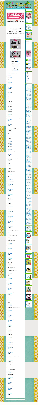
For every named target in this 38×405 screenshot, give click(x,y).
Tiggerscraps (9, 316)
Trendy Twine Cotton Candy (29, 214)
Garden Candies (28, 124)
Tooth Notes (28, 212)
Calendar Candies (30, 99)
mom (8, 135)
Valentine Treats (27, 219)
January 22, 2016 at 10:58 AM (10, 189)
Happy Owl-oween (28, 131)
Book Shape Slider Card (28, 97)
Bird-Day (29, 94)
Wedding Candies (30, 220)
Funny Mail (28, 123)
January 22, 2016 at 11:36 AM (10, 211)
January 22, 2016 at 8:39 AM (10, 144)
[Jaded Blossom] (28, 230)
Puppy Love (30, 157)
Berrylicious (29, 93)
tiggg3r (8, 394)
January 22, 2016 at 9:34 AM (10, 164)
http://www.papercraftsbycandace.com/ (16, 70)
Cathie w (8, 185)
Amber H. (8, 180)
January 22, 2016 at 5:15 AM (10, 87)
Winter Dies (29, 222)
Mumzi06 (8, 279)
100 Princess (27, 85)
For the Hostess (28, 121)
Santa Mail (27, 161)
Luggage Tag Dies (30, 144)
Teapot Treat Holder (27, 207)
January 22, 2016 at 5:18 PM (10, 293)
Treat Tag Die (27, 213)
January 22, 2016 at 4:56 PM (10, 288)
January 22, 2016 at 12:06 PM (10, 221)
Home (26, 21)
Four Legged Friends (28, 122)
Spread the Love (29, 170)
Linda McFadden (9, 244)
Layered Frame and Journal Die (28, 141)
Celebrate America (27, 104)
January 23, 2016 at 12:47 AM (10, 377)
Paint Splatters (29, 153)
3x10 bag (28, 87)
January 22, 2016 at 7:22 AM (10, 109)
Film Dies (28, 119)
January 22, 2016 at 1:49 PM (10, 253)
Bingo (27, 94)
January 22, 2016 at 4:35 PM (10, 283)
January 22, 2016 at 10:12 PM (10, 342)
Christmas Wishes (27, 108)
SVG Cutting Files (28, 178)
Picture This (27, 155)
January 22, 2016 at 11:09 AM (10, 194)
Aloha (30, 88)
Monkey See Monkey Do (28, 148)
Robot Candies (29, 159)
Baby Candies (29, 91)
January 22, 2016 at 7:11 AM (10, 104)
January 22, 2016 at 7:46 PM (10, 320)
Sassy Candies (29, 161)
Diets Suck (28, 112)
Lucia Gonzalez (9, 289)
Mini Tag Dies (29, 147)
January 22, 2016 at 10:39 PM (10, 347)
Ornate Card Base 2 (29, 152)
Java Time (29, 136)
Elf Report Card (29, 116)
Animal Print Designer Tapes (28, 89)
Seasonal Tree (29, 164)
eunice (8, 83)
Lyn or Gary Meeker (9, 170)
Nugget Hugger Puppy (28, 151)
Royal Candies (27, 160)
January (27, 75)
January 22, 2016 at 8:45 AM (10, 149)
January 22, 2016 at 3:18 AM (10, 82)
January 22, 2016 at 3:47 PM (10, 278)
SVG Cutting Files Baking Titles (28, 181)
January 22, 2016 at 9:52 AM (10, 174)
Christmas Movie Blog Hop (29, 59)
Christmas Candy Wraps (28, 106)
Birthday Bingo (27, 95)
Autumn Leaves (27, 90)
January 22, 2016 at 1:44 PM (10, 248)
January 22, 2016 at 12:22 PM (10, 226)
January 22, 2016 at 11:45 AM (10, 216)
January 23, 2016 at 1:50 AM (10, 382)
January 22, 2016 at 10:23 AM (10, 184)
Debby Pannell (9, 142)
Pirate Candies (27, 156)
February (28, 74)
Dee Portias (9, 232)
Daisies (28, 111)
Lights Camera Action (28, 142)
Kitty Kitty (29, 140)
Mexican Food (28, 146)
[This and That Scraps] (28, 299)
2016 (26, 73)
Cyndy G (8, 120)
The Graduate (27, 209)
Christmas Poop (29, 107)
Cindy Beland (9, 88)
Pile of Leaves (29, 155)
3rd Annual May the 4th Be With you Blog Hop (29, 64)
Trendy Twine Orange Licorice (28, 215)
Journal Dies (30, 137)
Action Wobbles (28, 88)
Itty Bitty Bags (29, 134)
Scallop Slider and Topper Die (28, 162)
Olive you (27, 152)
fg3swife (8, 373)
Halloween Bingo (29, 128)
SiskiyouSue (9, 389)
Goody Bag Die (30, 126)
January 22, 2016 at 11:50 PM (10, 367)
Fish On (30, 119)
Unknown (8, 78)
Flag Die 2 (29, 120)
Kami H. (8, 110)
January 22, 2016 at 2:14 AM (10, 77)
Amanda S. (9, 348)
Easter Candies (27, 114)
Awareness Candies (29, 90)
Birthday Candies (30, 95)
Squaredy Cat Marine (27, 173)
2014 (26, 80)
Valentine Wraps (30, 219)
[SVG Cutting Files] (28, 252)
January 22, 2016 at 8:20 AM (10, 136)
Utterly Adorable (29, 217)
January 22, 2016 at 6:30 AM (10, 97)
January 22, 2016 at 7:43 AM (10, 124)
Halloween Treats (29, 130)
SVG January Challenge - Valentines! (28, 78)
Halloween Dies (27, 129)
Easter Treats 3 (29, 115)
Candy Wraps (29, 102)
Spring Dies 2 (27, 171)
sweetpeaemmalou (9, 165)
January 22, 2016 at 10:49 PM (10, 352)
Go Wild (27, 126)
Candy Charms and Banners (28, 101)
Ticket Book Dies (27, 211)
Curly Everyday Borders (28, 110)
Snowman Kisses (29, 168)
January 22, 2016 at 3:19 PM (10, 273)
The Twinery (28, 210)
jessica (8, 155)
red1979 (8, 195)
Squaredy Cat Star (27, 174)
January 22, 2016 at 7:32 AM (10, 119)
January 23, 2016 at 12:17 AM (10, 372)
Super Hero (27, 176)
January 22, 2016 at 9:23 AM (10, 159)
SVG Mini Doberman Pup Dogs (28, 205)
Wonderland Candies (27, 223)
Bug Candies (29, 98)
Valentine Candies (27, 218)
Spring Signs (30, 171)
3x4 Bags (30, 87)
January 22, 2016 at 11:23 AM (10, 206)
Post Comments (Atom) (16, 400)
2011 (26, 82)
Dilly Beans (31, 112)
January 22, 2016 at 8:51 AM (10, 154)
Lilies (30, 142)
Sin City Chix (9, 190)
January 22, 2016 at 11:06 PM (10, 360)
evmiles (8, 212)
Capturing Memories (28, 103)
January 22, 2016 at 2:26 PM (10, 258)
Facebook (27, 22)
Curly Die (28, 110)
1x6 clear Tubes (29, 85)
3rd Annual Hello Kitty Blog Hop (29, 67)
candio (8, 299)
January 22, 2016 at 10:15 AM (10, 179)
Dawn (8, 249)
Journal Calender (27, 137)
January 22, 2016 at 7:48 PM (10, 325)
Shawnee (8, 294)
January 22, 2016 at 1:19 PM (10, 243)
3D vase (26, 87)
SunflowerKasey (9, 378)
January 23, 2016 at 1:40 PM (10, 388)
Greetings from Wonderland (28, 127)
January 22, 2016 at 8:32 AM (10, 141)
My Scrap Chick (30, 150)
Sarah (8, 222)
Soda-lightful (29, 169)
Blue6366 (8, 125)
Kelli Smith (9, 227)
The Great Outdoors (29, 209)
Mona (8, 321)
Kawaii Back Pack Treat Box (29, 138)
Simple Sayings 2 (29, 165)
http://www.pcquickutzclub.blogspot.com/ (16, 68)
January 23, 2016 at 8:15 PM (10, 393)
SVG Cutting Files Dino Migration (28, 188)
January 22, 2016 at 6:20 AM (10, 92)
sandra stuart (9, 383)
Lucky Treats (27, 144)
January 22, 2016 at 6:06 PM (10, 305)
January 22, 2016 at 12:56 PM (10, 238)
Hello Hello (28, 132)
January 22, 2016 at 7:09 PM (10, 315)
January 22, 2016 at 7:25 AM (10, 114)
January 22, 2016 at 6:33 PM (10, 310)
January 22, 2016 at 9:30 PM (10, 337)
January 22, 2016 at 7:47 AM (10, 129)
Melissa (18, 61)
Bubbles (26, 98)
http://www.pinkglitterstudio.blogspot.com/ (15, 64)
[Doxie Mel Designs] (28, 272)
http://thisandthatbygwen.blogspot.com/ (16, 69)
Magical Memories (29, 145)
